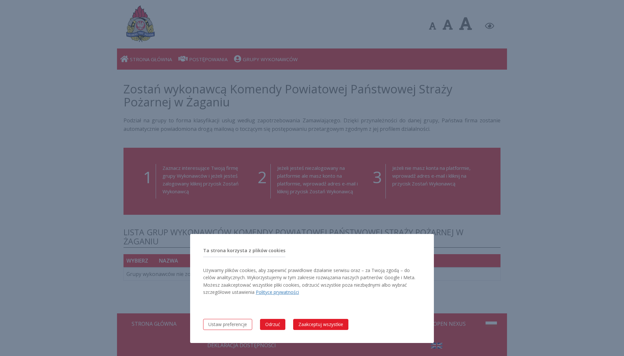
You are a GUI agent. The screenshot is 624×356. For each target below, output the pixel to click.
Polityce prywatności (277, 292)
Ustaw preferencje (227, 324)
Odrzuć (272, 324)
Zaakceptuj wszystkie (320, 324)
